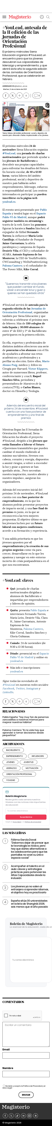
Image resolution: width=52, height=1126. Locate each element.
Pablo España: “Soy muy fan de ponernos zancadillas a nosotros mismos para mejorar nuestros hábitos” (25, 720)
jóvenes (10, 762)
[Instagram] (29, 1115)
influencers (38, 756)
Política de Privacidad (32, 1086)
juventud (29, 762)
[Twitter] (11, 1115)
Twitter (20, 688)
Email (6, 1049)
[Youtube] (35, 1115)
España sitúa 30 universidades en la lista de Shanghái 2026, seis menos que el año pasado (29, 903)
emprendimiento (14, 756)
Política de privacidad (33, 822)
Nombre (7, 1068)
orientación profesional (19, 774)
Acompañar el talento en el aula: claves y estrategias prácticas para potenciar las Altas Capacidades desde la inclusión (28, 872)
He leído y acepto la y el (23, 1087)
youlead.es (8, 201)
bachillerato (13, 750)
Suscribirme (26, 817)
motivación (32, 768)
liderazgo (11, 768)
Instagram (32, 688)
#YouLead (9, 684)
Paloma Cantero (33, 629)
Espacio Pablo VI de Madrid (24, 215)
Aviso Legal (7, 1088)
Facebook (8, 688)
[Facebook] (5, 1115)
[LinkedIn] (23, 1115)
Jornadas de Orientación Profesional (24, 310)
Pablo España (38, 610)
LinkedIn (7, 692)
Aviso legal (17, 822)
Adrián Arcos (8, 86)
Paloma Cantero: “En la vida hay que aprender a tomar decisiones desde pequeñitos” (23, 733)
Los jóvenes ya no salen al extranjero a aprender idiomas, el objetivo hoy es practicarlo (30, 889)
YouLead (10, 780)
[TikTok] (17, 1115)
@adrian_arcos (20, 86)
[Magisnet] (20, 17)
